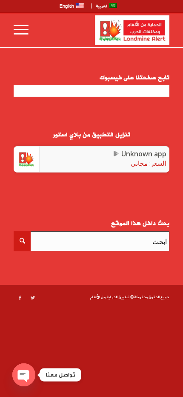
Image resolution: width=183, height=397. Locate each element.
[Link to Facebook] (20, 298)
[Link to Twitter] (32, 298)
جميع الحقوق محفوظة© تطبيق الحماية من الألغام (129, 297)
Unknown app (143, 153)
